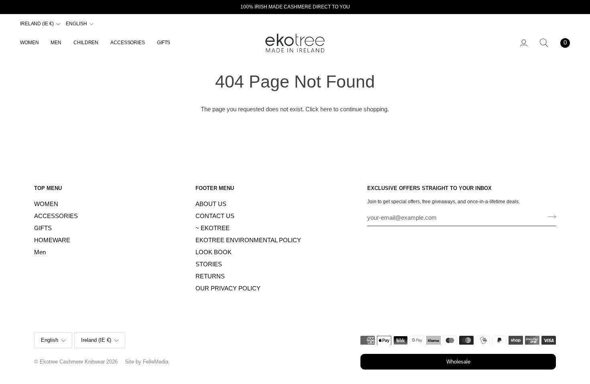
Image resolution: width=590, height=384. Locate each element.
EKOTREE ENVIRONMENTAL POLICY (248, 240)
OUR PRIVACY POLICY (227, 288)
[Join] (549, 216)
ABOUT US (210, 204)
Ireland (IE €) (36, 23)
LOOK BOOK (213, 252)
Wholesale (458, 362)
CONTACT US (214, 216)
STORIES (208, 264)
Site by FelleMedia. (147, 362)
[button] (32, 43)
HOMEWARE (52, 240)
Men (40, 252)
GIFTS (43, 228)
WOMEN (46, 204)
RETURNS (210, 276)
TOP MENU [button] (48, 188)
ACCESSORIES (56, 216)
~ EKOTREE (212, 228)
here (326, 109)
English (76, 23)
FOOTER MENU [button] (214, 188)
